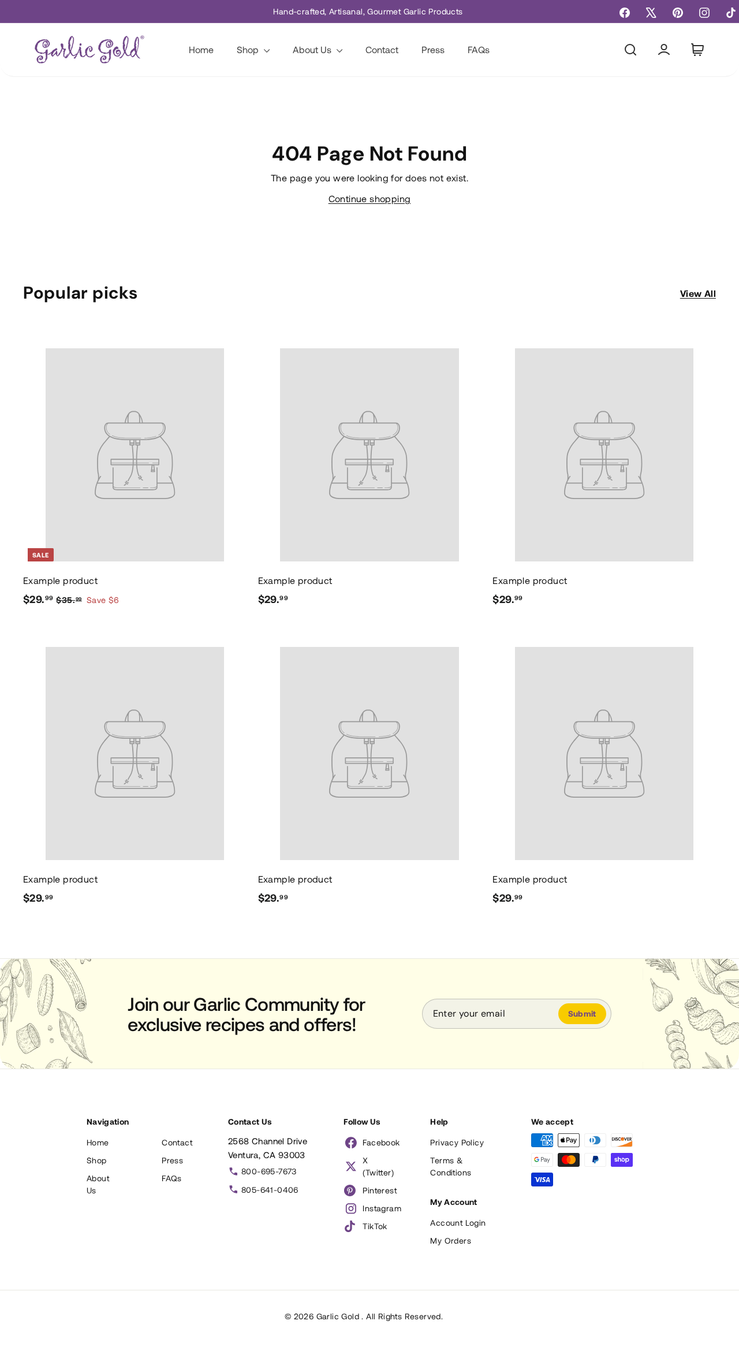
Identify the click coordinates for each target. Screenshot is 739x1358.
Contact (381, 49)
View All (698, 293)
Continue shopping (370, 198)
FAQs (479, 49)
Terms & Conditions (450, 1166)
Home (201, 49)
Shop (249, 49)
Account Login (458, 1222)
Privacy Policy (457, 1142)
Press (433, 49)
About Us (313, 49)
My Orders (450, 1240)
